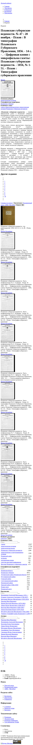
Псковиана (7, 717)
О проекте (7, 706)
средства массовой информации (11, 562)
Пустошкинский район (8, 577)
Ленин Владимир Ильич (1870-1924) (12, 609)
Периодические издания (8, 100)
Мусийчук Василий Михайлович (11, 638)
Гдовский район (6, 579)
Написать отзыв (9, 708)
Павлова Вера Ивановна (8, 601)
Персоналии (8, 13)
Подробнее (8, 231)
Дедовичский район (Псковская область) (13, 574)
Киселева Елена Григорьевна (10, 624)
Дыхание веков (9, 719)
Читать (3, 80)
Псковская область (7, 570)
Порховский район (7, 583)
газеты (3, 107)
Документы (8, 8)
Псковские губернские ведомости (16, 109)
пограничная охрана (7, 560)
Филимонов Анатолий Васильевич (12, 622)
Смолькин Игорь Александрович (11, 632)
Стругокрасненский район (9, 581)
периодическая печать (12, 107)
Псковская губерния (7, 104)
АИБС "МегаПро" (10, 689)
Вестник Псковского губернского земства (14, 564)
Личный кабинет (6, 3)
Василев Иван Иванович (9, 636)
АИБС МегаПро (10, 205)
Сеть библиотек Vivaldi (11, 722)
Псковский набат (6, 556)
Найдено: (20, 205)
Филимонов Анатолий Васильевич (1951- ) (14, 595)
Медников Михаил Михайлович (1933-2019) (15, 599)
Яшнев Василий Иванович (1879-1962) (13, 603)
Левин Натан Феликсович (9, 626)
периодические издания (8, 546)
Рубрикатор (8, 10)
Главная (6, 6)
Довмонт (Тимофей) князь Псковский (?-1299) (15, 613)
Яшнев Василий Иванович (9, 634)
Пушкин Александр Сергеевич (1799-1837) (14, 597)
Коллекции (7, 11)
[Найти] (19, 542)
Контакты (7, 710)
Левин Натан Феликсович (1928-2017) (13, 605)
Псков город (5, 587)
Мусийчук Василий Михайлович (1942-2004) (15, 611)
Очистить (4, 538)
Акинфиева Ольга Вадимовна (10, 630)
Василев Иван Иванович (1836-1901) (12, 607)
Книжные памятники (11, 720)
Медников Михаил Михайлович (11, 628)
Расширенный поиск (10, 687)
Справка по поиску (7, 203)
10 (5, 196)
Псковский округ (6, 589)
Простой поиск (9, 685)
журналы (4, 558)
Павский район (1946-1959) (9, 585)
